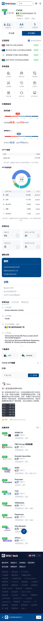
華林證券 (24, 605)
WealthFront (17, 598)
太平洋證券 (6, 598)
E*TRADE (24, 572)
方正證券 (24, 585)
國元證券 (15, 572)
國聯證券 (5, 605)
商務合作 (22, 567)
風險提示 (14, 563)
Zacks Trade (26, 592)
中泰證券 (5, 578)
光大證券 (15, 595)
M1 (35, 602)
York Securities (30, 578)
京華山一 (24, 595)
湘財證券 (5, 595)
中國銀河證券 (26, 575)
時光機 (11, 33)
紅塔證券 (5, 592)
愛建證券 (15, 608)
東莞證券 (5, 572)
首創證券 (28, 588)
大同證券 (34, 582)
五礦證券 (34, 585)
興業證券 (5, 582)
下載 (38, 617)
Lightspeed (6, 602)
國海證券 (15, 585)
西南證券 (24, 582)
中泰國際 (5, 575)
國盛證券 (34, 595)
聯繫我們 (14, 567)
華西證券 (5, 585)
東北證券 (15, 592)
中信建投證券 (16, 578)
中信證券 (28, 598)
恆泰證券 (34, 605)
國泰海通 (15, 575)
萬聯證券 (17, 602)
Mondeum (27, 602)
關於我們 (5, 563)
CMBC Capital (7, 588)
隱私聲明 (31, 563)
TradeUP (15, 582)
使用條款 (22, 563)
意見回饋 (5, 567)
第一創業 (5, 608)
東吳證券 (19, 588)
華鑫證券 (15, 605)
